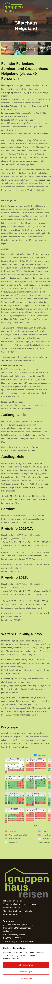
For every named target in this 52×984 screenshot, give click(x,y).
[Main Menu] (46, 8)
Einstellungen (26, 971)
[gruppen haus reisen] (13, 8)
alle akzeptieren (26, 965)
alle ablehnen (26, 978)
